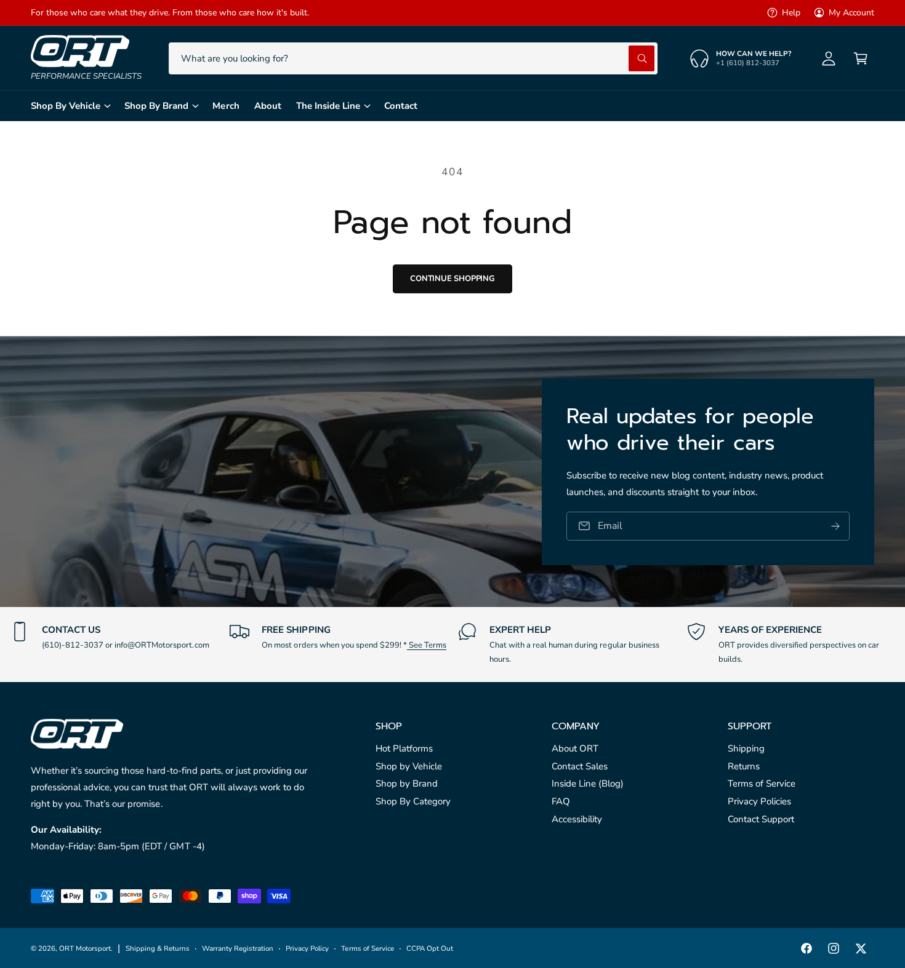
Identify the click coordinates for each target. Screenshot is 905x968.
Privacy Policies (759, 801)
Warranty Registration (237, 948)
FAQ (561, 801)
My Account (851, 12)
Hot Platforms (404, 748)
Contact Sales (580, 766)
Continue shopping (452, 278)
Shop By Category (413, 801)
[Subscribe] (835, 525)
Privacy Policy (307, 948)
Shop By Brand (156, 106)
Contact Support (761, 819)
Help (791, 12)
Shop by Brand (407, 783)
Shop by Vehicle (409, 766)
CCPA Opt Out (429, 948)
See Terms (426, 645)
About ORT (575, 748)
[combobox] (413, 58)
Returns (744, 766)
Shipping (746, 748)
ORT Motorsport (85, 948)
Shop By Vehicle (65, 106)
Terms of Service (761, 783)
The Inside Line (328, 106)
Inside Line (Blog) (588, 783)
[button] (861, 58)
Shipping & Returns (158, 948)
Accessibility (577, 819)
